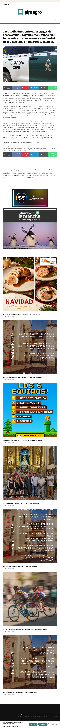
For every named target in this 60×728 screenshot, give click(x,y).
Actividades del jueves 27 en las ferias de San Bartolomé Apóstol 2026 (20, 692)
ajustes (20, 726)
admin (11, 45)
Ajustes (52, 724)
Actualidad (18, 45)
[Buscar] (55, 20)
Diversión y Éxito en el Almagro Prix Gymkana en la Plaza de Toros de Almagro (22, 440)
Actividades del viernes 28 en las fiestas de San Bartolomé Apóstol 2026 (20, 566)
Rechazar (42, 724)
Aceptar (33, 724)
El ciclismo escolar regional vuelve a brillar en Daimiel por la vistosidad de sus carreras (24, 629)
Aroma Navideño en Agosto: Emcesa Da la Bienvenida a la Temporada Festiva (22, 314)
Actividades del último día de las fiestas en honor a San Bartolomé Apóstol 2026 (22, 377)
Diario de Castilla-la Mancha (18, 150)
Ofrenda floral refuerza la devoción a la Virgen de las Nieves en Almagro (21, 503)
